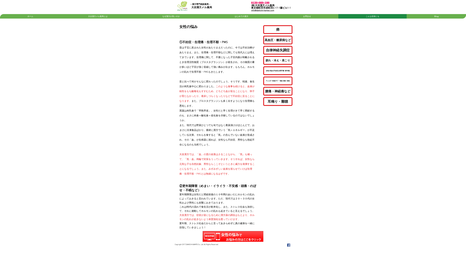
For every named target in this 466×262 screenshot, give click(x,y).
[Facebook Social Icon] (288, 245)
